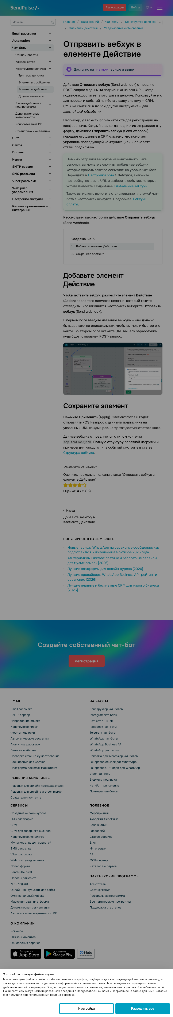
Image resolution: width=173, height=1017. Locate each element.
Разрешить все (142, 1008)
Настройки (86, 1008)
